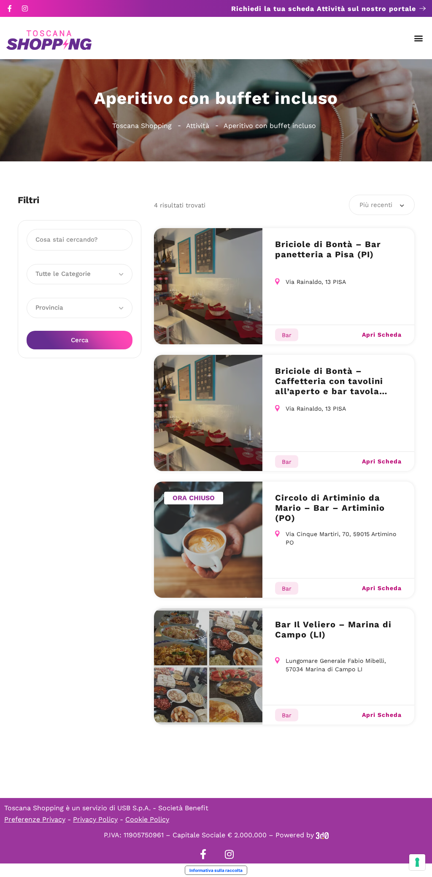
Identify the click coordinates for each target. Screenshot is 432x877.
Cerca (80, 340)
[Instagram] (25, 8)
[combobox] (382, 205)
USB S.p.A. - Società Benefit (162, 808)
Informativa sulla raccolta (216, 870)
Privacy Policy (95, 819)
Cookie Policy (147, 819)
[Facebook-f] (9, 8)
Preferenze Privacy (34, 819)
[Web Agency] (322, 835)
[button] (419, 38)
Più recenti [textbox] (375, 205)
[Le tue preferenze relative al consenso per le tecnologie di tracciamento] (417, 862)
